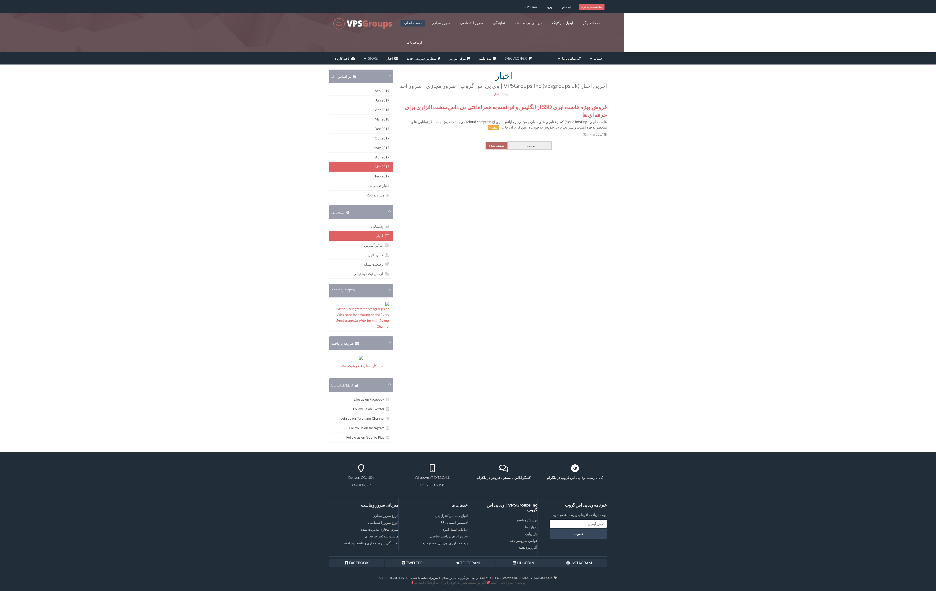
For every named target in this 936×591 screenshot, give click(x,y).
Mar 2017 (382, 167)
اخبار (390, 58)
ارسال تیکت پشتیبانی (368, 274)
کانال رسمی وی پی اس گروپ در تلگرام (575, 477)
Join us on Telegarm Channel (363, 418)
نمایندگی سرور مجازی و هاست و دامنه (371, 543)
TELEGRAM (469, 563)
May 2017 (381, 148)
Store (372, 58)
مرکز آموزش (458, 58)
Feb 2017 (382, 176)
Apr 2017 (382, 157)
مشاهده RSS (376, 195)
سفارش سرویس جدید (422, 58)
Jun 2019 (382, 100)
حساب (597, 58)
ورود (549, 7)
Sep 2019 (382, 91)
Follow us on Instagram (367, 428)
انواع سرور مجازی (385, 516)
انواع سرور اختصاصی (383, 522)
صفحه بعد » (496, 145)
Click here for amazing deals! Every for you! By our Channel (362, 320)
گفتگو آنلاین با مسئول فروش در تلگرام (504, 477)
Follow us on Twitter (369, 409)
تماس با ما (569, 58)
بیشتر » (493, 127)
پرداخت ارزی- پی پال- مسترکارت (444, 543)
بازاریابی (531, 534)
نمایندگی (499, 23)
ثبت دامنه (486, 58)
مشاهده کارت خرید (591, 6)
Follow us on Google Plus (366, 437)
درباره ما (531, 527)
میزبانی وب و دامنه (528, 23)
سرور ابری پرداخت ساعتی (449, 536)
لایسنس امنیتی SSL (454, 522)
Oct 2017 (382, 138)
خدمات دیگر (591, 23)
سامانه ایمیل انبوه (455, 529)
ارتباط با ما (414, 42)
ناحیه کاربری (342, 58)
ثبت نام (566, 7)
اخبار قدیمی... (379, 186)
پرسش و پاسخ (527, 520)
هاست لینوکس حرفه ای (381, 536)
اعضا (507, 94)
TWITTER (414, 563)
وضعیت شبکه (374, 264)
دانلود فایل (376, 255)
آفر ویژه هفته (527, 547)
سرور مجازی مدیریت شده (379, 529)
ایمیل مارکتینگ (562, 23)
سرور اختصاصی (471, 23)
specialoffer (516, 58)
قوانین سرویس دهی (523, 540)
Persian (531, 7)
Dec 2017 (382, 129)
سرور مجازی (440, 23)
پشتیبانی (377, 226)
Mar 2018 (382, 119)
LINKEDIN (525, 563)
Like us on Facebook (370, 399)
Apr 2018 (382, 110)
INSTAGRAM (581, 563)
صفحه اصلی (413, 23)
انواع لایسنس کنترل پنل (451, 516)
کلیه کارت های (361, 366)
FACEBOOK (358, 563)
